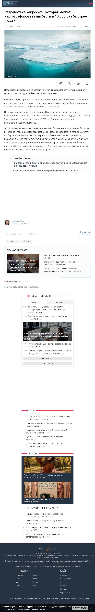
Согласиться (80, 608)
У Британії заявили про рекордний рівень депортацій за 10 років (45, 170)
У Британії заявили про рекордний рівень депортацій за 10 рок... (44, 535)
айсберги (26, 241)
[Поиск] (84, 3)
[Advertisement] (47, 197)
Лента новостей (46, 364)
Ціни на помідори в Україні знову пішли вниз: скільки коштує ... (46, 521)
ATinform (10, 3)
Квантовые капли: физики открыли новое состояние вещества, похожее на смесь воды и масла (50, 164)
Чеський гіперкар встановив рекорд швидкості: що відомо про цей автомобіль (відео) (49, 352)
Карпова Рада (18, 221)
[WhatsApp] (78, 83)
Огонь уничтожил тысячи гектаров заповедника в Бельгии (59, 263)
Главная (63, 575)
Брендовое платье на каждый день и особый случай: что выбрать (46, 431)
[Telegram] (60, 83)
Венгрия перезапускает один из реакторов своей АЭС (47, 317)
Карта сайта (65, 593)
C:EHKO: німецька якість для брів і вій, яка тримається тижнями (44, 444)
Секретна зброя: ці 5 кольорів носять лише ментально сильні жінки (43, 476)
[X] (69, 83)
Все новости (46, 358)
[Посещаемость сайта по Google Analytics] (51, 549)
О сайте (63, 582)
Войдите (7, 287)
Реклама (63, 586)
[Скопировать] (87, 83)
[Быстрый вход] (77, 3)
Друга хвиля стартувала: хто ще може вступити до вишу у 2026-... (49, 528)
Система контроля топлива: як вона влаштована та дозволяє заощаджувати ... (63, 269)
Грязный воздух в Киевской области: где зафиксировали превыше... (44, 515)
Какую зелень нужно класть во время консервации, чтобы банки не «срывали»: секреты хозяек (46, 310)
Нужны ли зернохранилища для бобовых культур (44, 438)
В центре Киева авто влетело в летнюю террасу (62, 256)
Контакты (64, 589)
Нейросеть (13, 241)
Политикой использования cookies (30, 609)
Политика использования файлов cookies (50, 563)
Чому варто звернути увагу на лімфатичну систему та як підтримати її (49, 424)
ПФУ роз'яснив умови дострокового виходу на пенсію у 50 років (49, 345)
